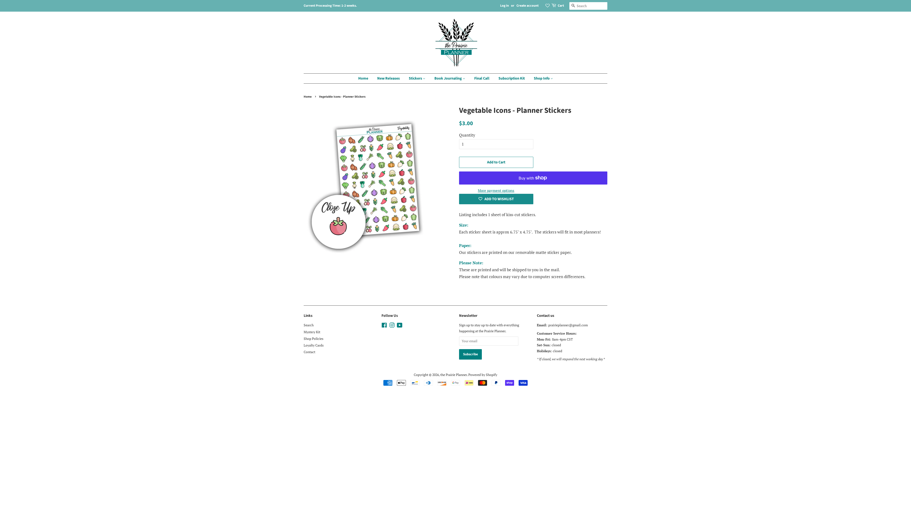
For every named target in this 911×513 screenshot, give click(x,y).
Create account (527, 5)
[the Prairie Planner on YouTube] (399, 326)
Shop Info (542, 78)
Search (309, 325)
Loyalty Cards (314, 345)
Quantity (467, 135)
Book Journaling (448, 78)
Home (363, 78)
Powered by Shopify (482, 374)
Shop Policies (313, 338)
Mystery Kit (312, 332)
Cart (561, 5)
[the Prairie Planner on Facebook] (384, 326)
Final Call (481, 78)
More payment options (496, 190)
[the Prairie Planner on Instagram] (392, 326)
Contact (309, 352)
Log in (504, 5)
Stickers (416, 78)
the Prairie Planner (453, 374)
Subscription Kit (511, 78)
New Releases (388, 78)
